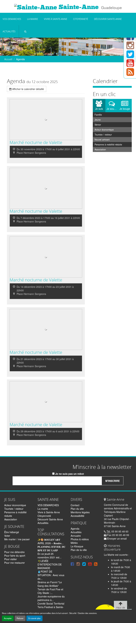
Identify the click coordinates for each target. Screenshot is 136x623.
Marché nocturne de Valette (36, 142)
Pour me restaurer (14, 562)
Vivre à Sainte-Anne (55, 19)
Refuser (20, 618)
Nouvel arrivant (102, 139)
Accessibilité (77, 516)
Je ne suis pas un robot (69, 473)
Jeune (98, 119)
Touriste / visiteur (103, 134)
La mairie (32, 19)
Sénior (98, 124)
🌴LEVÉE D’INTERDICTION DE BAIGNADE (50, 564)
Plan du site (77, 508)
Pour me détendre (14, 552)
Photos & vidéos (80, 539)
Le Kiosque (77, 546)
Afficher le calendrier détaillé (28, 89)
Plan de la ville (79, 550)
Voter (7, 535)
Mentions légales (80, 512)
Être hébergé (11, 532)
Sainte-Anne (78, 7)
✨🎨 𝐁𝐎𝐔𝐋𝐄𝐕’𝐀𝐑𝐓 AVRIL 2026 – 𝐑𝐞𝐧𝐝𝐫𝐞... (51, 541)
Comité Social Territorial (51, 603)
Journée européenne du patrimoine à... (51, 598)
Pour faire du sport (14, 555)
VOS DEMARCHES (12, 19)
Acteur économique (104, 129)
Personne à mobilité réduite (108, 144)
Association (100, 149)
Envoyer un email (116, 538)
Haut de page (120, 609)
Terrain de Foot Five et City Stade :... (50, 591)
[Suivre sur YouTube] (130, 65)
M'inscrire (112, 481)
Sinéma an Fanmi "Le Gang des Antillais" (50, 583)
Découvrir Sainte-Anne (108, 19)
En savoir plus (34, 618)
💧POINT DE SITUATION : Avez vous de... (51, 575)
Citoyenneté (80, 19)
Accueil (8, 59)
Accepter (8, 618)
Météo (74, 543)
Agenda (75, 528)
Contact (75, 505)
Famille (98, 114)
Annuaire (76, 535)
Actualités (9, 31)
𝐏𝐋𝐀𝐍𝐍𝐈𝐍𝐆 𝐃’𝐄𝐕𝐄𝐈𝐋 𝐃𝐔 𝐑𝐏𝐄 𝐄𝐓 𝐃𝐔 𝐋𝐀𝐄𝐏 (51, 548)
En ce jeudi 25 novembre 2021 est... (49, 555)
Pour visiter (10, 559)
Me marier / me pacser (17, 539)
